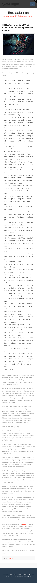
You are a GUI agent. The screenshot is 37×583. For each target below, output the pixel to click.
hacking (11, 558)
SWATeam (10, 4)
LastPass (24, 524)
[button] (32, 4)
